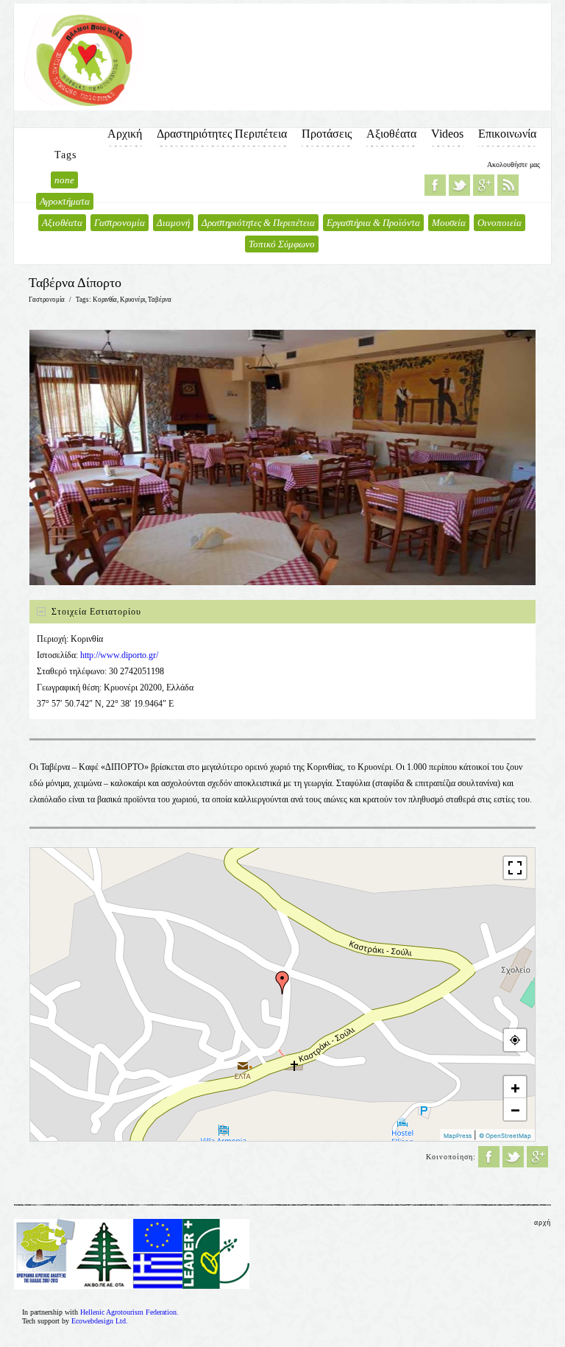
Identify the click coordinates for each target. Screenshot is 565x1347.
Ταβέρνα (159, 299)
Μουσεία (449, 222)
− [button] (515, 1109)
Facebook (435, 185)
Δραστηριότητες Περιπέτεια (222, 133)
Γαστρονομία (119, 222)
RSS (508, 185)
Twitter (459, 185)
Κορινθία (105, 299)
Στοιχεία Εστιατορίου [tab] (96, 612)
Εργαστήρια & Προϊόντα (373, 222)
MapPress (458, 1135)
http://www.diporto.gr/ (119, 655)
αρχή (542, 1222)
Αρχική (124, 133)
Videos (447, 133)
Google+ (483, 185)
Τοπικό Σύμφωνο (282, 244)
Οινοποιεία (499, 222)
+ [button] (515, 1087)
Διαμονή (173, 222)
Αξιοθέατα (391, 133)
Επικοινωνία (507, 133)
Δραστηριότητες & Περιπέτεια (258, 222)
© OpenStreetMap (505, 1135)
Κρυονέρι (132, 299)
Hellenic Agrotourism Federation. (129, 1312)
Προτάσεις (327, 133)
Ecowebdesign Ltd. (99, 1321)
